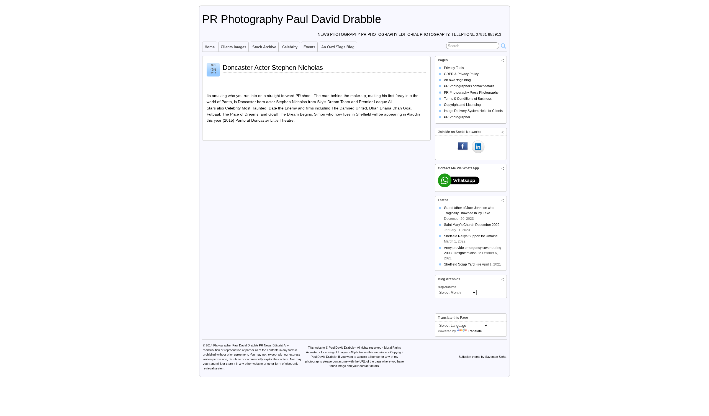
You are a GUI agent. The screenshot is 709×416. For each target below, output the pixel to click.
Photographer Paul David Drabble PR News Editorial (248, 345)
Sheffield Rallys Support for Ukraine (471, 236)
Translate (475, 331)
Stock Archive (264, 47)
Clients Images (233, 47)
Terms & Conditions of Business (468, 99)
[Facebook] (462, 147)
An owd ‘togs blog (337, 47)
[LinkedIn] (478, 147)
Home (210, 47)
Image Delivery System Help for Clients (473, 111)
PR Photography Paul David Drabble (291, 19)
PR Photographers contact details (469, 86)
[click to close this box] (503, 60)
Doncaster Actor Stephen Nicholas (273, 67)
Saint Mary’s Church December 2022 (472, 225)
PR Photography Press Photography (471, 93)
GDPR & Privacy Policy (461, 74)
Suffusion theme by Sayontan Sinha (482, 356)
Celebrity (289, 47)
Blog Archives (447, 287)
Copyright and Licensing (462, 105)
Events (309, 47)
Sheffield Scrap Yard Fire (462, 264)
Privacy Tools (454, 68)
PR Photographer (457, 117)
